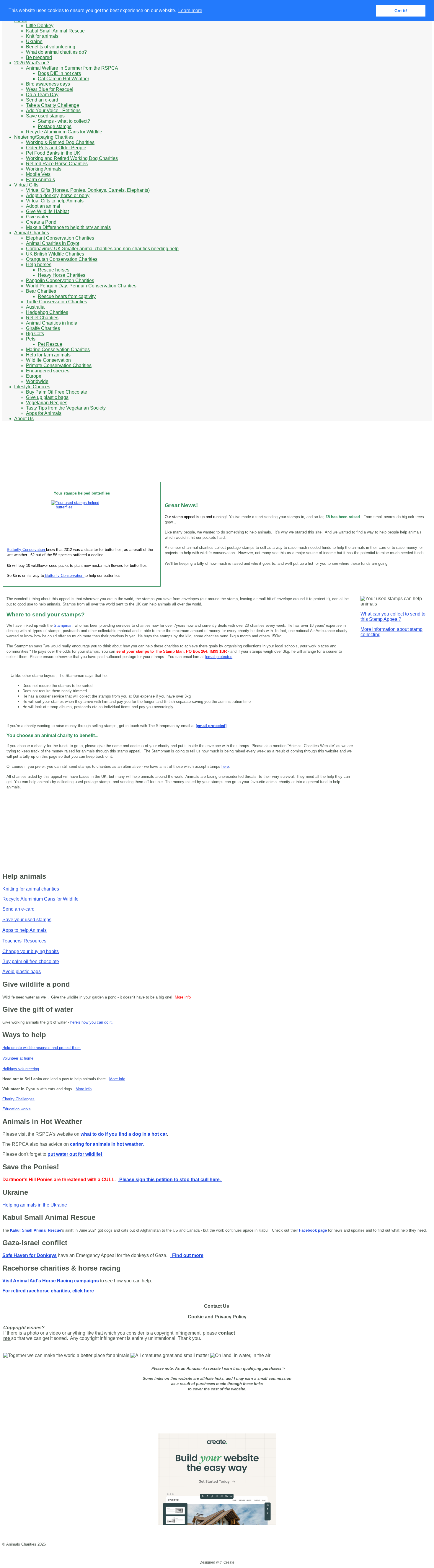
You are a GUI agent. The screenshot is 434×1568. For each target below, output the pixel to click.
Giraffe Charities (43, 328)
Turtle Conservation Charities (56, 301)
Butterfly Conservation (26, 549)
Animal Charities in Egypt (52, 243)
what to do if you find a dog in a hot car (124, 1134)
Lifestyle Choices (32, 386)
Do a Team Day (42, 94)
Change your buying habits (30, 951)
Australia (35, 307)
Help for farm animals (48, 354)
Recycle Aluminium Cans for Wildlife (64, 131)
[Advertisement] (228, 462)
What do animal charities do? (56, 52)
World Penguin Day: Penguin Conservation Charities (81, 285)
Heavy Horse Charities (61, 275)
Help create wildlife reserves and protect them (41, 1047)
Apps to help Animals (24, 930)
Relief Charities (42, 317)
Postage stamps (54, 126)
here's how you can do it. (92, 1022)
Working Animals (43, 168)
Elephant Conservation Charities (60, 237)
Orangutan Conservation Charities (61, 259)
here (225, 766)
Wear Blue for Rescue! (49, 89)
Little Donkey (39, 25)
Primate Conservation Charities (59, 365)
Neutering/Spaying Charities (44, 137)
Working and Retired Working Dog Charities (72, 158)
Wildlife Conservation (48, 360)
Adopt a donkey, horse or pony (57, 195)
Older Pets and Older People (56, 147)
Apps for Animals (43, 413)
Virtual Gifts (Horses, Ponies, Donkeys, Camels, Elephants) (88, 190)
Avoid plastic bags (21, 971)
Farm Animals (40, 179)
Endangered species (47, 370)
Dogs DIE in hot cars (59, 73)
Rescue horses (53, 269)
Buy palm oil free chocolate (30, 961)
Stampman (63, 625)
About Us (24, 418)
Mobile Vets (38, 174)
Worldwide (37, 381)
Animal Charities (31, 232)
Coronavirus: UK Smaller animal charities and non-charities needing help (102, 248)
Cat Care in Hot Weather (63, 78)
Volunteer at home (17, 1058)
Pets (30, 338)
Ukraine (34, 41)
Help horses (38, 264)
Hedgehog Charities (47, 312)
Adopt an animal (43, 206)
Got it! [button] (400, 10)
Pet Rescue (50, 344)
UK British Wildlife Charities (55, 253)
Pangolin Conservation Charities (60, 280)
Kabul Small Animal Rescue (55, 30)
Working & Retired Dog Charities (60, 142)
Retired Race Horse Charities (57, 163)
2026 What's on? (31, 62)
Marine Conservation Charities (58, 349)
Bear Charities (41, 291)
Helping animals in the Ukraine (34, 1204)
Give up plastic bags (47, 397)
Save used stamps (45, 115)
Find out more (186, 1255)
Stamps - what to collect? (64, 121)
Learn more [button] (190, 10)
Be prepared (39, 57)
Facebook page (313, 1230)
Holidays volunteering (20, 1069)
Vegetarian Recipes (46, 402)
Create (228, 1562)
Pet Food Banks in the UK (53, 153)
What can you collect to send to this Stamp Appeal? (392, 616)
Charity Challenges (18, 1099)
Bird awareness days (48, 83)
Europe (33, 376)
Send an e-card (42, 99)
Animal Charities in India (51, 322)
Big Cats (35, 333)
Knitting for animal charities (30, 888)
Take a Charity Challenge (52, 105)
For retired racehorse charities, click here (48, 1290)
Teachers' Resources (24, 940)
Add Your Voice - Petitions (53, 110)
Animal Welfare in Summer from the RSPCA (72, 68)
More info (117, 1079)
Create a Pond (41, 222)
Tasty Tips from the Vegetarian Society (66, 407)
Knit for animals (42, 36)
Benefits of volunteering (50, 46)
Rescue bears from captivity (67, 296)
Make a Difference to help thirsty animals (68, 227)
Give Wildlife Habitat (47, 211)
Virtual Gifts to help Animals (55, 200)
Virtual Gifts (26, 184)
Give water (37, 216)
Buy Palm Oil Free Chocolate (56, 392)
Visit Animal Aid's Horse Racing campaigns (50, 1280)
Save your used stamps (26, 919)
